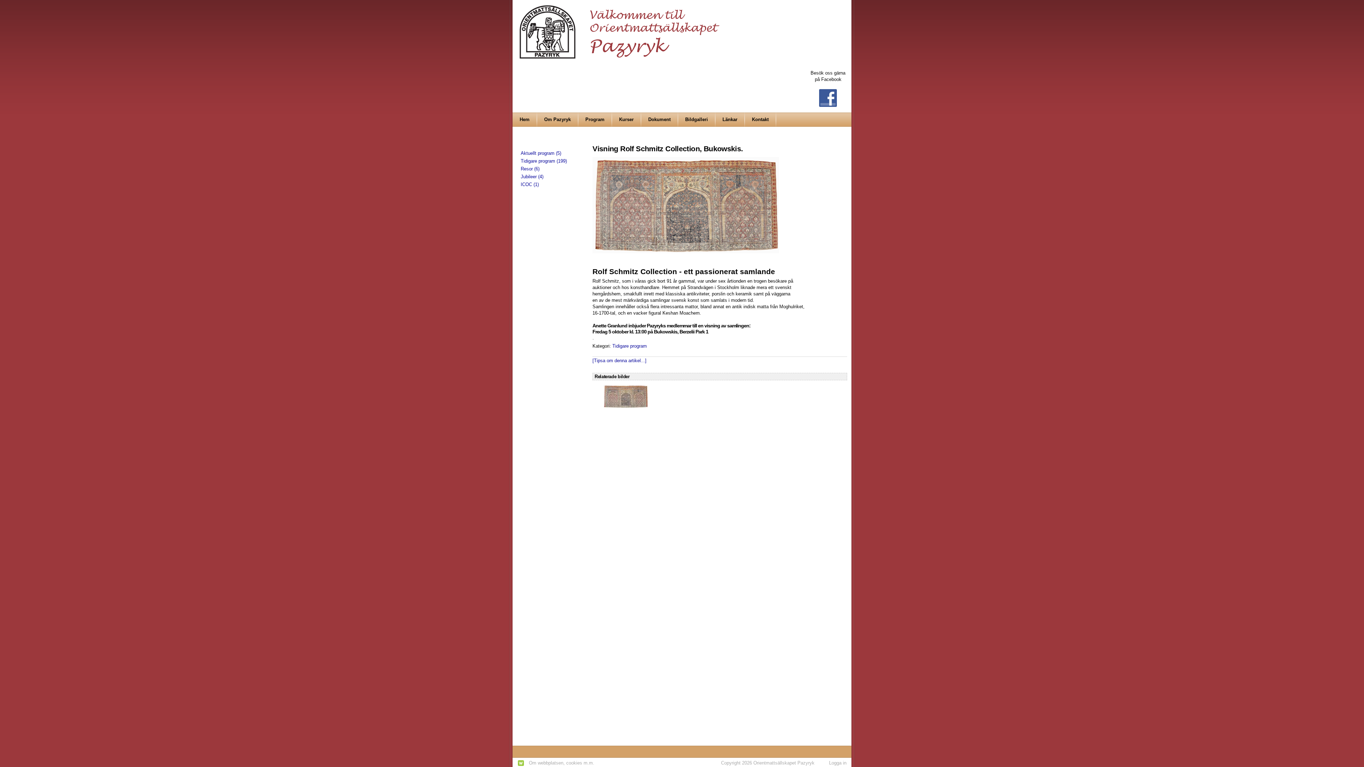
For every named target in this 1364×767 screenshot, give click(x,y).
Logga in (837, 763)
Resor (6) (530, 169)
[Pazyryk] (621, 29)
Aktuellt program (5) (541, 153)
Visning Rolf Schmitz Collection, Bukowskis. (667, 149)
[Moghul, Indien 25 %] (625, 396)
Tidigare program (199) (544, 161)
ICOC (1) (530, 184)
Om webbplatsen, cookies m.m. (561, 763)
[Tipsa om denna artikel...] (619, 360)
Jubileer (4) (532, 176)
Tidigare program (629, 346)
